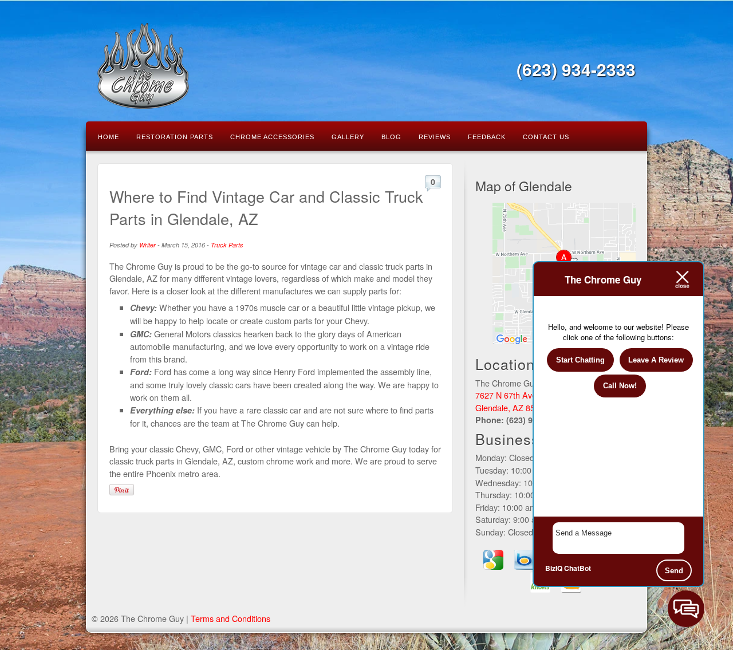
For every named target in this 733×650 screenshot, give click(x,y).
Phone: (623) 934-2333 (519, 420)
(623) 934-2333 (576, 69)
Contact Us (546, 136)
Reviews (435, 136)
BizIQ (553, 568)
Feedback (487, 136)
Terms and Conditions (230, 618)
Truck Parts (227, 245)
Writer (147, 245)
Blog (391, 136)
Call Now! (620, 385)
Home (108, 136)
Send (674, 570)
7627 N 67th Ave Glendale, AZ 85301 (512, 401)
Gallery (348, 136)
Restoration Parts (174, 136)
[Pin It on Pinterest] (121, 489)
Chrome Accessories (272, 136)
